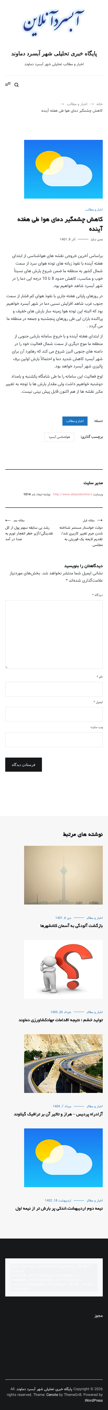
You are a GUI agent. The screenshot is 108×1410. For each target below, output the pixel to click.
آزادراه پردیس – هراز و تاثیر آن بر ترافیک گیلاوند (58, 1114)
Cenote (52, 1395)
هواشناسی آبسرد (59, 437)
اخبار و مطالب (94, 209)
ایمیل (98, 702)
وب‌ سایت (96, 727)
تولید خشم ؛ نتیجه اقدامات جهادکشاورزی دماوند (61, 1020)
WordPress (94, 1400)
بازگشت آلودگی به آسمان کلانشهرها (71, 926)
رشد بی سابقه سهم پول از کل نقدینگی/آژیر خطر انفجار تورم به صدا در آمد (29, 530)
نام (100, 676)
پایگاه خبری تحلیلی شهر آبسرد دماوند (54, 53)
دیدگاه (97, 595)
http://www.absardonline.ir (72, 494)
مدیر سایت (97, 239)
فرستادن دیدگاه (23, 765)
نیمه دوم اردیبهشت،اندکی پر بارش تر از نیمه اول (59, 1208)
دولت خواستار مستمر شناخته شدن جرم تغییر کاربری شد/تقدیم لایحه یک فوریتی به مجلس (81, 533)
